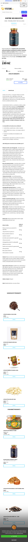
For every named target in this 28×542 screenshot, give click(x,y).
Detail (14, 319)
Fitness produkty (18, 68)
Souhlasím (15, 536)
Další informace (20, 533)
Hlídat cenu (21, 71)
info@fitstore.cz (24, 3)
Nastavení (14, 540)
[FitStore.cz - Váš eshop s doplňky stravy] (14, 8)
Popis (4, 90)
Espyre (24, 24)
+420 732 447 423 (5, 3)
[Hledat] (20, 12)
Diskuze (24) (11, 90)
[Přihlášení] (22, 12)
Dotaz (9, 71)
